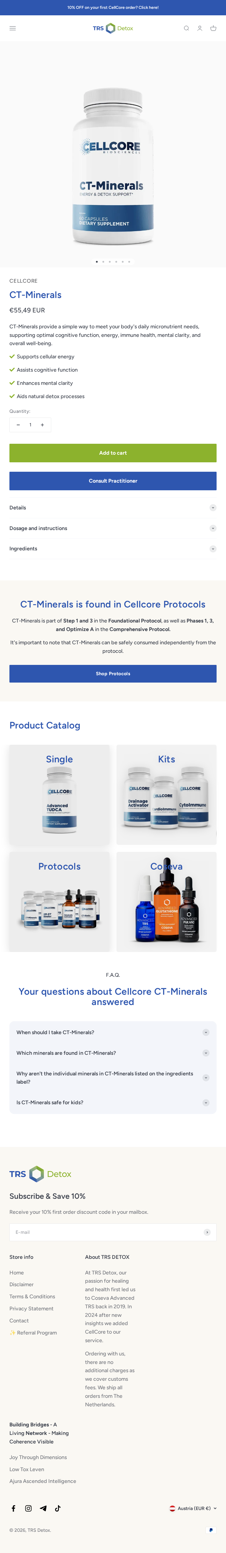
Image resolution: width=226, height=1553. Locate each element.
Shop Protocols (113, 673)
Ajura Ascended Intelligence (42, 1481)
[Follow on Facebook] (13, 1508)
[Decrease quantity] (18, 425)
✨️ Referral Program (33, 1333)
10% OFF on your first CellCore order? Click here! (113, 7)
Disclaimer (21, 1284)
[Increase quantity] (42, 425)
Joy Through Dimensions (38, 1457)
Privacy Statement (31, 1308)
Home (16, 1272)
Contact (19, 1320)
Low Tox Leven (26, 1469)
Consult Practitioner (113, 481)
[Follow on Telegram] (43, 1508)
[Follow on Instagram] (28, 1508)
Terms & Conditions (32, 1296)
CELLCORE (23, 281)
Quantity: (20, 411)
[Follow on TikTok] (58, 1508)
